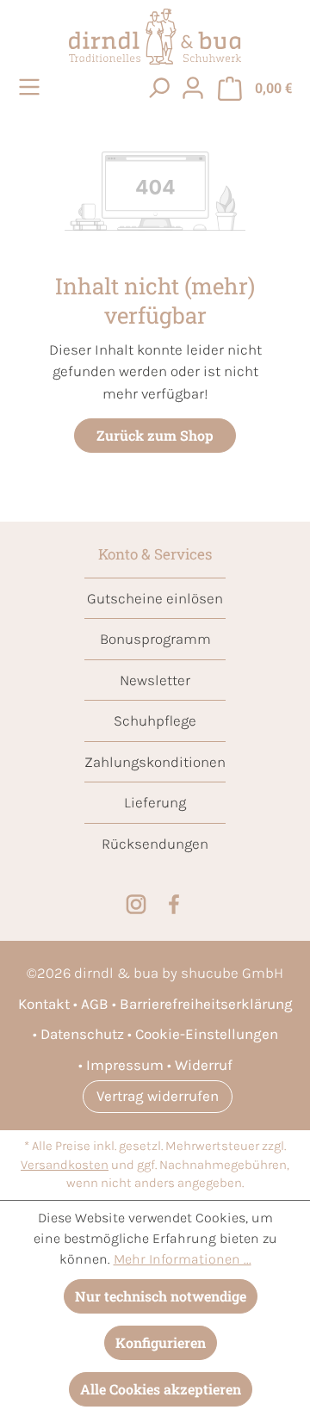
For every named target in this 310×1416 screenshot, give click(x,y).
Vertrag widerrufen (157, 1095)
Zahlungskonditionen (155, 761)
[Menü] (31, 87)
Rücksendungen (155, 843)
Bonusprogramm (155, 638)
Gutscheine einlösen (155, 598)
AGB (94, 1003)
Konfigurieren (160, 1342)
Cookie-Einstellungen (206, 1033)
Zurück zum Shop (155, 435)
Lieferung (155, 802)
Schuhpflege (155, 720)
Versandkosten (64, 1165)
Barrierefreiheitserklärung (206, 1003)
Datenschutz (82, 1033)
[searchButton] (158, 86)
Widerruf (203, 1064)
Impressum (125, 1064)
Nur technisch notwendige (160, 1296)
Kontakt (44, 1003)
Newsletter (155, 680)
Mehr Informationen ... (182, 1259)
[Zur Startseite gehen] (155, 37)
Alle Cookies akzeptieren (160, 1389)
